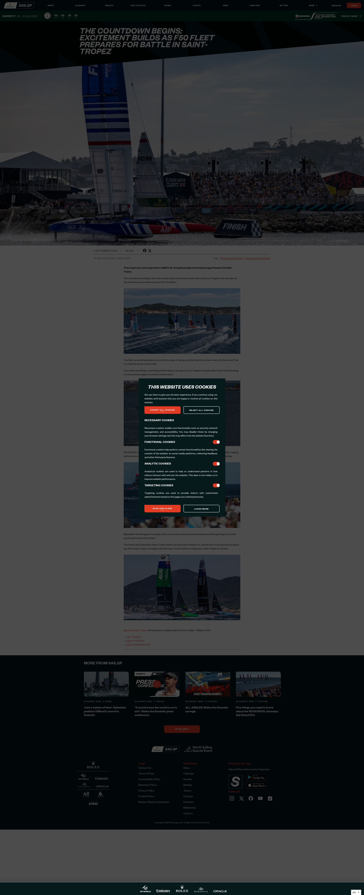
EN (353, 892)
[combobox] (356, 892)
